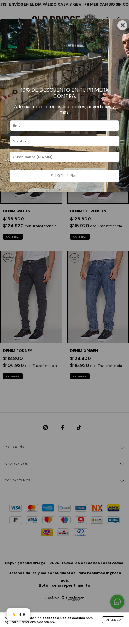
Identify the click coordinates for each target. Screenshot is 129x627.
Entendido (113, 619)
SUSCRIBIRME (64, 176)
